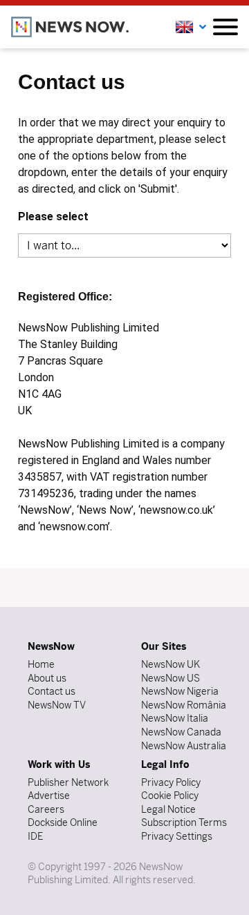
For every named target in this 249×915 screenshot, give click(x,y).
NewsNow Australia (183, 746)
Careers (46, 809)
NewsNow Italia (174, 718)
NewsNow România (183, 705)
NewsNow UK (170, 664)
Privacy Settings (176, 836)
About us (47, 678)
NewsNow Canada (181, 732)
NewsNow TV (57, 705)
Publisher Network (68, 782)
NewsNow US (170, 678)
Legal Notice (168, 809)
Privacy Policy (171, 782)
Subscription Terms (184, 822)
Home (41, 664)
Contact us (51, 691)
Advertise (49, 795)
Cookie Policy (170, 795)
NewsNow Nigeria (180, 691)
